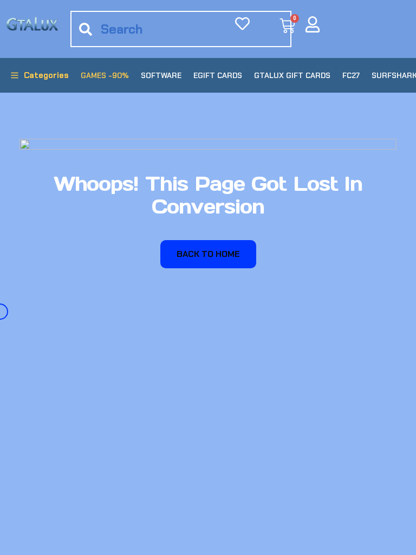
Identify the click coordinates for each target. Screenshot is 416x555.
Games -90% (105, 75)
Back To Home (208, 254)
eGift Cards (217, 75)
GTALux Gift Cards (292, 75)
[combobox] (180, 29)
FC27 (351, 75)
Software (161, 75)
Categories (46, 75)
